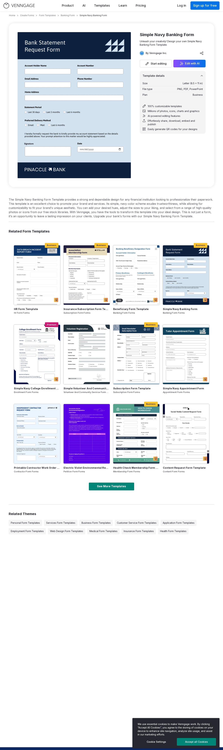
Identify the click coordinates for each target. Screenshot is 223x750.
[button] (156, 63)
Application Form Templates (178, 522)
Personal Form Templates (25, 522)
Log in (181, 5)
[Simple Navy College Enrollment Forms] (37, 354)
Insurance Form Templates (139, 531)
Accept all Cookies (196, 741)
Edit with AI (192, 63)
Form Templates (47, 15)
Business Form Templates (96, 522)
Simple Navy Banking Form (180, 309)
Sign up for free (205, 5)
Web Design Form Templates (66, 531)
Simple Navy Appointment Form (183, 388)
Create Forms (27, 15)
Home (12, 15)
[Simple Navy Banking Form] (186, 275)
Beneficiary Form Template (131, 309)
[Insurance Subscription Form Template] (87, 275)
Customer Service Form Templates (136, 522)
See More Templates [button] (111, 486)
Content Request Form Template (184, 467)
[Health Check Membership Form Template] (136, 433)
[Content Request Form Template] (186, 433)
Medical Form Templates (103, 531)
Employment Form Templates (27, 531)
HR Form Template (26, 309)
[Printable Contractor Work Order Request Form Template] (37, 433)
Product (68, 5)
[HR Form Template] (37, 275)
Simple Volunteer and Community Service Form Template (87, 388)
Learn (123, 5)
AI (83, 5)
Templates (102, 5)
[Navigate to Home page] (19, 6)
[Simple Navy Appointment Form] (186, 354)
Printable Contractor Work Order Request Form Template (37, 467)
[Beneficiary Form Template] (136, 275)
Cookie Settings (156, 741)
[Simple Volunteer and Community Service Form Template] (87, 354)
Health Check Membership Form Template (136, 467)
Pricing (141, 5)
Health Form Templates (173, 531)
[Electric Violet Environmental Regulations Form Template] (87, 433)
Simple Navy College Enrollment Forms (37, 388)
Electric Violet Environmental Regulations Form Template (87, 467)
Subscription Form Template (132, 388)
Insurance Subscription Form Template (87, 309)
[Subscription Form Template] (136, 354)
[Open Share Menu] (202, 53)
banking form (68, 15)
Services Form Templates (60, 522)
